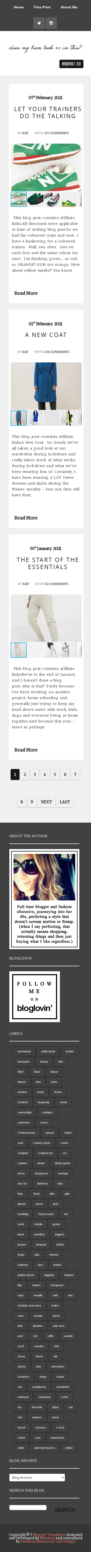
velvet (21, 1437)
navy (21, 1315)
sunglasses (39, 1386)
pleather (38, 1325)
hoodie (38, 1224)
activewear (24, 1051)
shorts (39, 1356)
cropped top (45, 1153)
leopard (69, 1275)
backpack (24, 1061)
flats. (21, 1193)
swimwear (44, 1397)
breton (58, 1092)
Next (46, 802)
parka (56, 1315)
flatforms (42, 1183)
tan (19, 1407)
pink (20, 1325)
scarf (21, 1346)
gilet (67, 1193)
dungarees (41, 1173)
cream (64, 1142)
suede (60, 1376)
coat (20, 1142)
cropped (23, 1153)
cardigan (47, 1112)
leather (57, 1264)
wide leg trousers (44, 1447)
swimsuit (23, 1397)
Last (65, 802)
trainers (37, 1417)
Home (19, 7)
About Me (69, 7)
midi (55, 1295)
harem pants (46, 1214)
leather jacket (26, 1275)
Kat (25, 133)
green (39, 1203)
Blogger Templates (49, 1535)
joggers (59, 1234)
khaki (21, 1254)
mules (55, 1305)
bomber (22, 1092)
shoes (21, 1356)
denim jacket (62, 1163)
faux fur (22, 1183)
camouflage (25, 1112)
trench (22, 1427)
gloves (22, 1203)
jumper (22, 1244)
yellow (69, 1447)
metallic (38, 1295)
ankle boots (48, 1051)
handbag (23, 1214)
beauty (44, 1061)
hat (66, 1214)
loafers (36, 1285)
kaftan (60, 1244)
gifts (52, 1193)
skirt (38, 1366)
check (44, 1122)
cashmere (24, 1122)
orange (38, 1315)
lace (40, 1264)
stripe (42, 1376)
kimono (54, 1254)
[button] (77, 167)
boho (54, 1081)
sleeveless (57, 1366)
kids (36, 1254)
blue (38, 1081)
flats (60, 1183)
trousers (41, 1427)
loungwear (57, 1285)
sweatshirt (62, 1386)
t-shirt (64, 1397)
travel (55, 1417)
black (37, 1071)
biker (21, 1071)
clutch (68, 1132)
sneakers (23, 1376)
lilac (20, 1285)
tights (55, 1407)
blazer (54, 1071)
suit (20, 1386)
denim (41, 1163)
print (20, 1336)
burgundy (44, 1102)
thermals (37, 1407)
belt (60, 1061)
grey (56, 1203)
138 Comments (56, 352)
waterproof (57, 1437)
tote (20, 1417)
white (21, 1447)
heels (21, 1224)
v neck (60, 1427)
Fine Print (42, 7)
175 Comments (56, 133)
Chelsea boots (26, 1132)
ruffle (50, 1336)
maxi (21, 1295)
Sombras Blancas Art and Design (48, 1541)
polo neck (59, 1325)
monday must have (29, 1305)
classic (50, 1132)
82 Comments (57, 584)
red (35, 1336)
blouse (22, 1081)
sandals (68, 1336)
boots (40, 1092)
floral (36, 1193)
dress (21, 1173)
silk (55, 1356)
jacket (56, 1224)
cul (64, 1153)
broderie (23, 1102)
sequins (39, 1346)
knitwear (23, 1264)
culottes (22, 1163)
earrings (63, 1173)
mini (70, 1295)
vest (37, 1437)
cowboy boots (41, 1142)
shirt (56, 1346)
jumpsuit (41, 1244)
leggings (49, 1275)
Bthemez (47, 1538)
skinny (22, 1366)
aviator (69, 1051)
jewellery (39, 1234)
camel (63, 1102)
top (71, 1407)
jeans (21, 1234)
